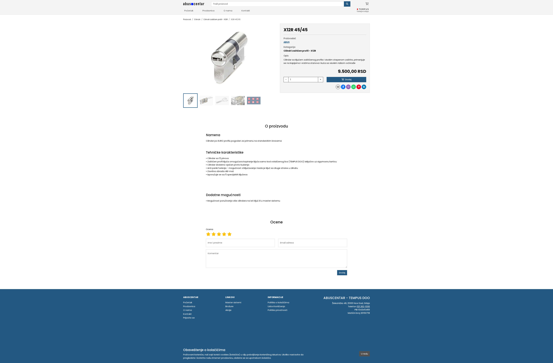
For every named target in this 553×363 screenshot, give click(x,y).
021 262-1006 (363, 306)
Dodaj (342, 272)
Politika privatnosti (277, 310)
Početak (188, 10)
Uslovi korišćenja (276, 306)
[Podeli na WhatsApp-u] (353, 87)
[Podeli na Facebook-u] (343, 87)
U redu (364, 353)
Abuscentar (190, 297)
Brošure (229, 306)
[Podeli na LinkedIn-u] (364, 87)
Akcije (228, 310)
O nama (228, 10)
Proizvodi (187, 19)
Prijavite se (189, 317)
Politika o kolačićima (278, 302)
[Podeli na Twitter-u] (348, 87)
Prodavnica (208, 10)
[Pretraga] (347, 4)
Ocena (209, 229)
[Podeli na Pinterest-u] (358, 87)
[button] (190, 100)
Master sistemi (233, 302)
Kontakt (246, 10)
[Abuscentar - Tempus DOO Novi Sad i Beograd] (193, 4)
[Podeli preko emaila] (338, 87)
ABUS (287, 42)
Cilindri (197, 19)
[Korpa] (367, 4)
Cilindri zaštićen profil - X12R (215, 19)
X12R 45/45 (235, 19)
